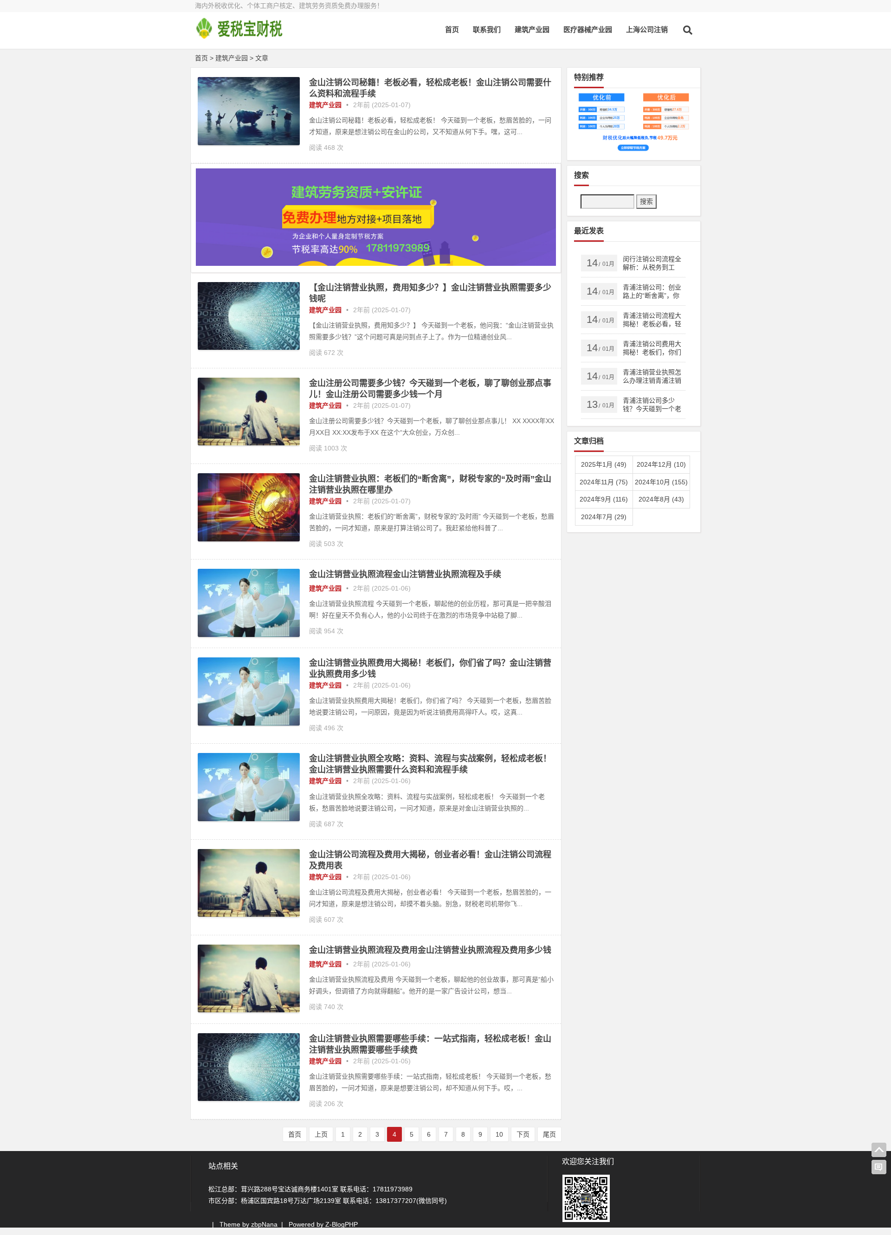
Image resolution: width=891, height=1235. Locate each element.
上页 (321, 1134)
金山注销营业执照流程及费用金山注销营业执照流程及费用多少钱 (430, 950)
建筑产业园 (532, 29)
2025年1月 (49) (603, 464)
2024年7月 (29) (603, 517)
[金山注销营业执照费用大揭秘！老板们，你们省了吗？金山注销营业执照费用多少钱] (249, 723)
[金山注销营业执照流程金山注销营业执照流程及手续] (249, 634)
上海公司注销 (647, 29)
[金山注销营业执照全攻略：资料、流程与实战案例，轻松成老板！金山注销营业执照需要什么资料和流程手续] (249, 819)
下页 (523, 1134)
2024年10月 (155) (661, 482)
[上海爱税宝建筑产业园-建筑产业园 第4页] (246, 36)
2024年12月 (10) (661, 464)
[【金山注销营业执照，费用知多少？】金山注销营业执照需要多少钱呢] (249, 347)
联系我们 (487, 29)
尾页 (549, 1134)
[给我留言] (879, 1167)
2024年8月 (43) (661, 499)
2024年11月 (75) (604, 482)
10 (499, 1134)
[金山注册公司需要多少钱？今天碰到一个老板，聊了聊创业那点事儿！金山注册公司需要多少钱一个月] (249, 443)
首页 (452, 29)
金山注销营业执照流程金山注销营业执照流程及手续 (405, 574)
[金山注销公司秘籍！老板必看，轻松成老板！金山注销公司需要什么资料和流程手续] (249, 143)
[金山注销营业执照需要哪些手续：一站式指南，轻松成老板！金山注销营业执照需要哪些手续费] (249, 1098)
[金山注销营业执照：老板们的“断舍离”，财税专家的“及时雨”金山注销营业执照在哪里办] (249, 539)
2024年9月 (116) (604, 499)
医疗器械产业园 (587, 29)
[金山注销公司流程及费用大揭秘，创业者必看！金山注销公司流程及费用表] (249, 914)
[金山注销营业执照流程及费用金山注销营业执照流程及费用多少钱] (249, 1010)
